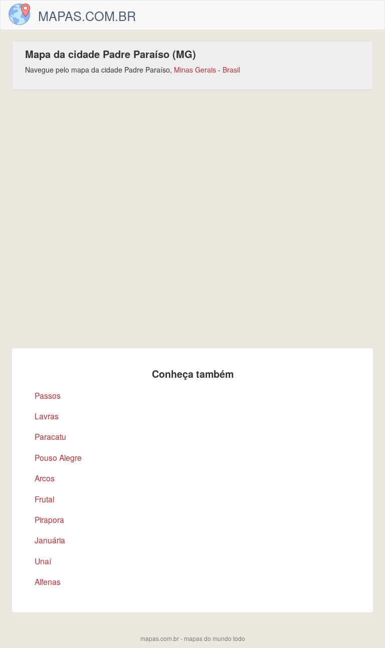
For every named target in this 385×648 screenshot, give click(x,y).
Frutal (44, 498)
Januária (50, 539)
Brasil (231, 70)
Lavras (47, 415)
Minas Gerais (195, 70)
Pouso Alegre (58, 457)
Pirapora (49, 519)
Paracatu (50, 436)
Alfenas (48, 581)
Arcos (45, 477)
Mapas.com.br (87, 16)
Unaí (43, 560)
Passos (48, 395)
